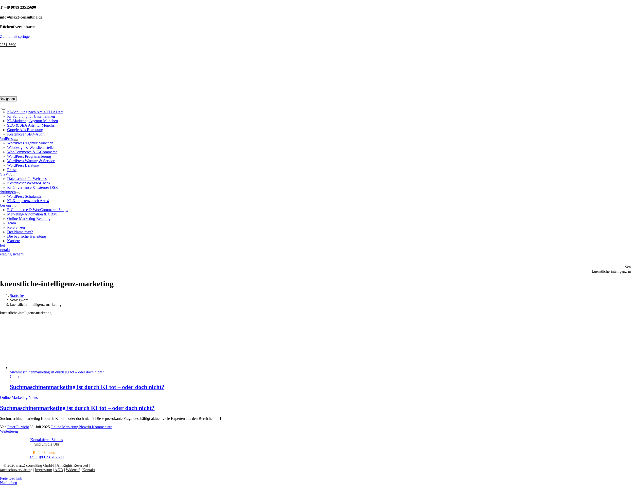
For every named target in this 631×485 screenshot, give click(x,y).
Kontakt (88, 470)
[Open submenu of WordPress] (16, 140)
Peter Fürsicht (18, 427)
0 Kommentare (100, 427)
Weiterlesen (9, 431)
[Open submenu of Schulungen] (18, 193)
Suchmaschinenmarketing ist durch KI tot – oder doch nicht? (57, 372)
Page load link (11, 478)
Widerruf (73, 470)
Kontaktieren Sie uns (46, 440)
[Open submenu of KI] (3, 109)
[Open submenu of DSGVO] (13, 175)
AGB (58, 470)
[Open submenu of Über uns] (14, 206)
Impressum (43, 470)
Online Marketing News (19, 397)
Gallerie (16, 376)
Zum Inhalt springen (16, 36)
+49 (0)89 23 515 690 (46, 457)
